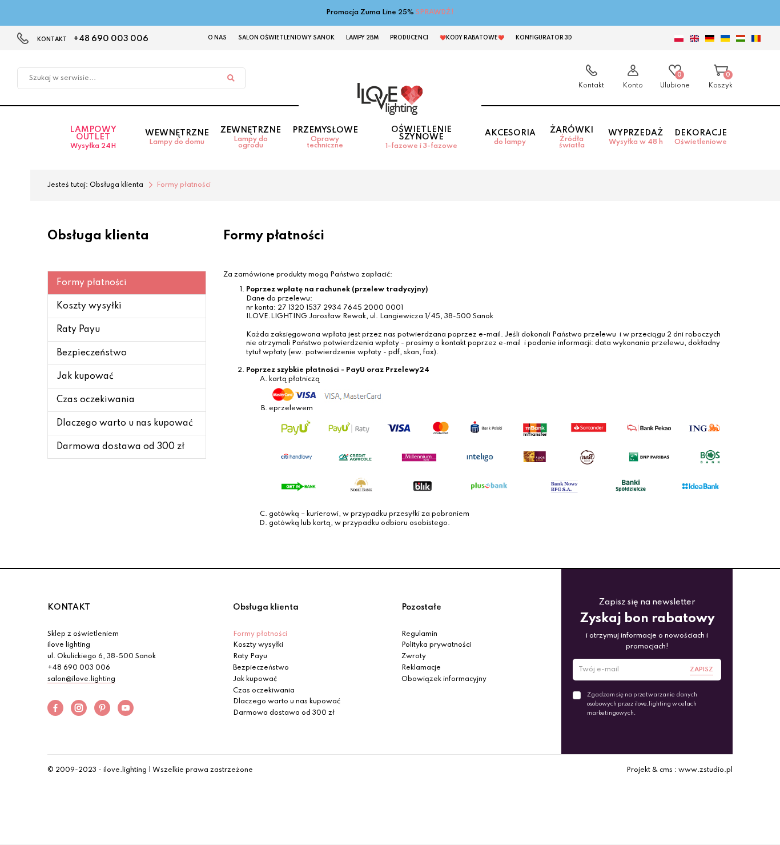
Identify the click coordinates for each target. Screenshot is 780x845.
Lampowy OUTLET (93, 138)
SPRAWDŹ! (435, 12)
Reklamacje (421, 667)
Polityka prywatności (436, 645)
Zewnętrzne (250, 137)
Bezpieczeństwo (92, 353)
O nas (217, 38)
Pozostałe (421, 607)
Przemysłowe (325, 137)
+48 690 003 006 (111, 39)
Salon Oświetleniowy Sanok (286, 38)
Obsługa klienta (266, 607)
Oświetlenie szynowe (421, 138)
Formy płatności (92, 282)
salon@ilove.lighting (81, 679)
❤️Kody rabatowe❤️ (472, 38)
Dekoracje (700, 137)
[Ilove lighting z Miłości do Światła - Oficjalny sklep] (390, 99)
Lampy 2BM (362, 38)
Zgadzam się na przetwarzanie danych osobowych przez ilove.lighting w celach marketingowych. (642, 704)
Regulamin (419, 634)
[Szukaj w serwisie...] (230, 78)
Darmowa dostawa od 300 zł (120, 446)
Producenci (409, 38)
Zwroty (413, 656)
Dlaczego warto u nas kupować (125, 423)
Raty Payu (78, 329)
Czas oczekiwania (96, 400)
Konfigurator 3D (544, 38)
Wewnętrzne (177, 137)
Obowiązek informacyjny (444, 679)
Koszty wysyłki (89, 306)
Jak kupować (85, 376)
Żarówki (571, 137)
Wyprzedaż (635, 137)
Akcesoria (510, 137)
